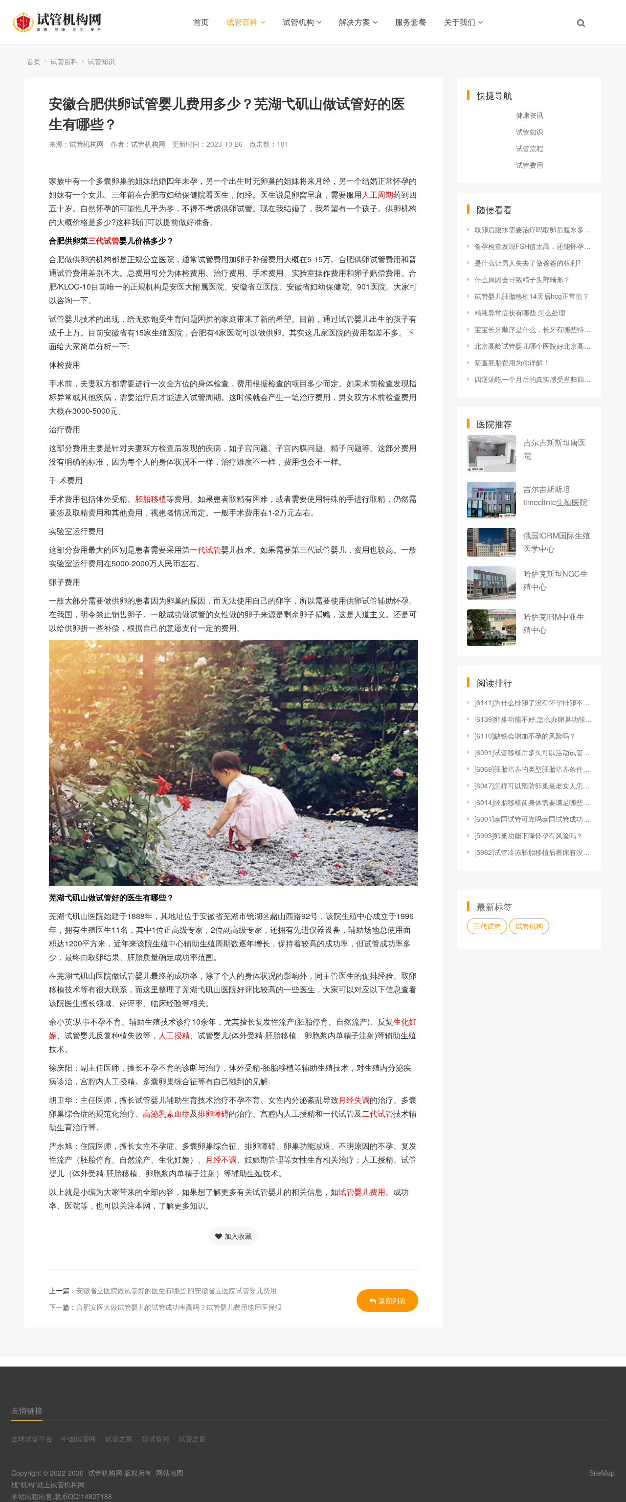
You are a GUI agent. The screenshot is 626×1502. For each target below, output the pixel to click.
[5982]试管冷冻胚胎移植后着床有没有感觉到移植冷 (533, 852)
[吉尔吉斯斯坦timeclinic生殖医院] (491, 500)
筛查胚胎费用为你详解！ (512, 362)
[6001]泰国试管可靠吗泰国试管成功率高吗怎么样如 (533, 819)
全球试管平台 (31, 1438)
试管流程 (529, 148)
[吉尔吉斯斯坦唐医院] (491, 453)
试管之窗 (192, 1438)
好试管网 (155, 1438)
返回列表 (392, 1300)
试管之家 (119, 1438)
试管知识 (101, 61)
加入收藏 (238, 1236)
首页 (201, 21)
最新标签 (494, 906)
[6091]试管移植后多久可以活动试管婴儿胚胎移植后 (533, 752)
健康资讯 (529, 115)
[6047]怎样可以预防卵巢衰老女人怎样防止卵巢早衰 (533, 785)
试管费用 (529, 165)
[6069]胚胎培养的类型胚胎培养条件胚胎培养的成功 (533, 769)
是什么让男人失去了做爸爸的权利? (527, 263)
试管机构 (298, 21)
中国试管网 (79, 1438)
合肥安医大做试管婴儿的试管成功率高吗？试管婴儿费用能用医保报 (179, 1307)
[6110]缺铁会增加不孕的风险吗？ (525, 735)
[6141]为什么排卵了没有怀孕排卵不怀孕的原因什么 (533, 702)
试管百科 (242, 21)
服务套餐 (410, 21)
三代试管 (487, 926)
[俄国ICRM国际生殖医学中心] (491, 542)
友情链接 (27, 1410)
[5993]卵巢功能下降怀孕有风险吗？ (528, 835)
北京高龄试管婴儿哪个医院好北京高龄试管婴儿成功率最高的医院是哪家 (533, 346)
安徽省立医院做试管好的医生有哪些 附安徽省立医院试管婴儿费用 (176, 1290)
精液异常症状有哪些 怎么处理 (519, 312)
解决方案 (354, 21)
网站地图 (169, 1473)
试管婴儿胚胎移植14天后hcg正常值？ (531, 296)
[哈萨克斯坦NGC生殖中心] (491, 582)
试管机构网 (86, 144)
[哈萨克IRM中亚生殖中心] (491, 627)
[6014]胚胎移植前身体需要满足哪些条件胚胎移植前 (533, 802)
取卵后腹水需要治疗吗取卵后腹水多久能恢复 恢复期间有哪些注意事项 (533, 229)
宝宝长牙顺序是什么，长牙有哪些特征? (533, 329)
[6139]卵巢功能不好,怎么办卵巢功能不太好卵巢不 (533, 719)
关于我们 (459, 21)
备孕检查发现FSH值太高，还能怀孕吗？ (533, 246)
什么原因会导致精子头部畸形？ (522, 279)
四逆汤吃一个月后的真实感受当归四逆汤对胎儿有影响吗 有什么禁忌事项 (533, 379)
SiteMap (602, 1473)
